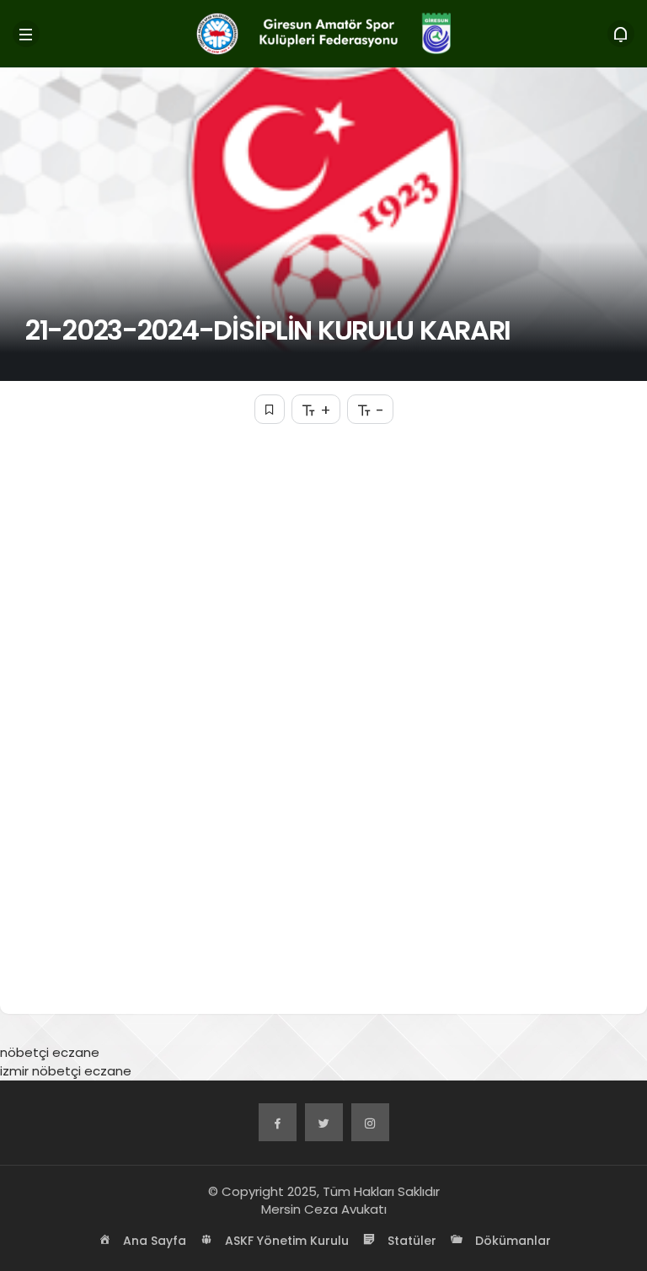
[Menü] (26, 33)
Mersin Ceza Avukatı (324, 1209)
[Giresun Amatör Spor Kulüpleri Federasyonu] (323, 32)
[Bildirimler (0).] (620, 33)
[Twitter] (324, 1122)
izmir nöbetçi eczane (65, 1071)
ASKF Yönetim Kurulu (285, 1240)
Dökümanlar (511, 1240)
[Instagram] (370, 1122)
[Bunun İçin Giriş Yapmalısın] (269, 409)
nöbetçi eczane (49, 1052)
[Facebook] (278, 1122)
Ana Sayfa (153, 1240)
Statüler (410, 1240)
